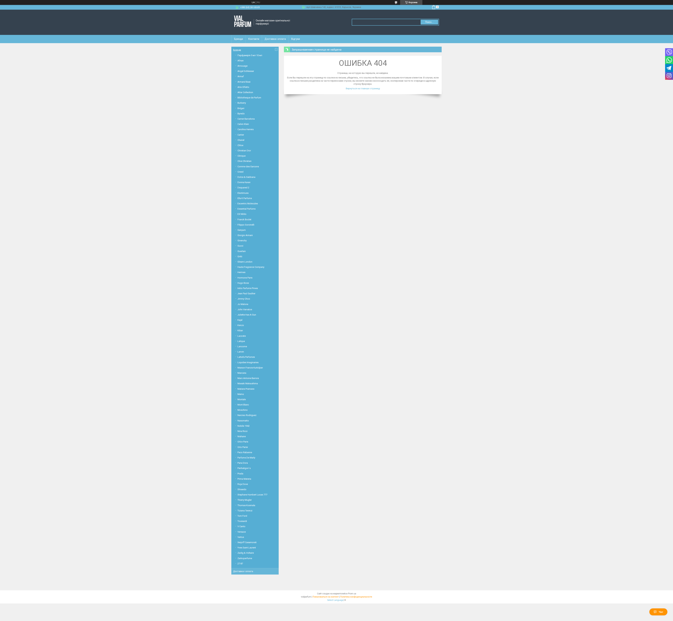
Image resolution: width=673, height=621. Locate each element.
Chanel (240, 140)
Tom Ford (242, 516)
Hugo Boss (243, 283)
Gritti (239, 256)
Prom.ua (352, 593)
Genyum (241, 230)
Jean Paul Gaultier (246, 293)
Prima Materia (244, 479)
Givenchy (242, 240)
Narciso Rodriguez (246, 415)
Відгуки (295, 39)
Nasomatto (243, 420)
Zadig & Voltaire (245, 553)
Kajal (239, 320)
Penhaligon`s (244, 468)
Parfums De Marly (246, 457)
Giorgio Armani (245, 235)
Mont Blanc (243, 404)
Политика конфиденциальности (356, 597)
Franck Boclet (244, 219)
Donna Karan (243, 182)
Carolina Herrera (245, 129)
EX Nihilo (241, 214)
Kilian (240, 330)
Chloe (240, 145)
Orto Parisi (242, 447)
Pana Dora (242, 463)
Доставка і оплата (275, 39)
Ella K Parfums (244, 198)
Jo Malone (242, 304)
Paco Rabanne (244, 452)
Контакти (253, 39)
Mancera (241, 373)
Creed (240, 171)
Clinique (241, 156)
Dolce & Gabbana (246, 177)
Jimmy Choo (243, 298)
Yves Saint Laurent (246, 547)
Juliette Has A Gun (246, 314)
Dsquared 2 (243, 187)
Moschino (242, 410)
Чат (661, 611)
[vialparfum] (242, 22)
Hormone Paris (244, 277)
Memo (240, 394)
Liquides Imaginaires (248, 362)
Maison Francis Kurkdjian (250, 367)
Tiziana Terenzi (244, 510)
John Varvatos (244, 309)
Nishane (241, 436)
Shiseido (241, 489)
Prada (240, 473)
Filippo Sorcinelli (245, 224)
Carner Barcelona (246, 119)
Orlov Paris (242, 441)
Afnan (240, 60)
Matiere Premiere (245, 389)
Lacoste (241, 336)
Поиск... (429, 22)
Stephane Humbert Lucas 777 (252, 494)
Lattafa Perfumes (246, 357)
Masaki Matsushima (247, 383)
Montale (241, 399)
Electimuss (243, 193)
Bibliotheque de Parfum (249, 97)
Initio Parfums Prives (247, 288)
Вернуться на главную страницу (363, 88)
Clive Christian (244, 161)
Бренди (238, 39)
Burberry (241, 103)
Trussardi (242, 521)
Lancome (242, 346)
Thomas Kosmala (246, 505)
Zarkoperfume (244, 558)
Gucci (240, 245)
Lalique (241, 341)
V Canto (241, 526)
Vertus (240, 537)
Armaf (240, 76)
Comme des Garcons (248, 166)
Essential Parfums (246, 208)
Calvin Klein (243, 124)
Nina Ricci (242, 431)
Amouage (242, 66)
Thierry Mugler (244, 500)
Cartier (240, 134)
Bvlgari (240, 108)
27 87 (240, 563)
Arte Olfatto (243, 87)
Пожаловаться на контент (326, 597)
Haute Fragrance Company (250, 267)
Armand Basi (243, 81)
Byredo (241, 113)
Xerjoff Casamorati (247, 542)
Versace (241, 532)
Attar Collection (245, 92)
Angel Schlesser (245, 71)
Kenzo (240, 325)
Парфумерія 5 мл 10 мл (249, 55)
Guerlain (241, 251)
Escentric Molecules (247, 203)
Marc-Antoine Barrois (248, 378)
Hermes (241, 272)
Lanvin (240, 351)
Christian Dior (244, 150)
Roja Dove (242, 484)
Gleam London (244, 261)
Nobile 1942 (243, 426)
